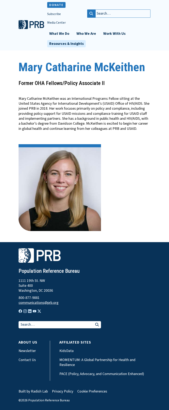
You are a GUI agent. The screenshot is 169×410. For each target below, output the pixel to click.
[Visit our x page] (39, 311)
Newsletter (27, 350)
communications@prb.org (39, 302)
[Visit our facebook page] (20, 311)
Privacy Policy (62, 391)
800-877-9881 (29, 297)
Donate (56, 5)
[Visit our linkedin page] (30, 311)
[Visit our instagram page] (25, 311)
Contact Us (27, 360)
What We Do (59, 33)
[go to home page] (31, 28)
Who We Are (86, 33)
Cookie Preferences (92, 391)
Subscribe (54, 14)
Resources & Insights (66, 43)
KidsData (66, 350)
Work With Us (114, 33)
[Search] (91, 13)
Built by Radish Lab (33, 391)
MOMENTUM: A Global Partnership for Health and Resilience (97, 362)
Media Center (56, 23)
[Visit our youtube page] (34, 311)
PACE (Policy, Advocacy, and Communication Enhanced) (101, 374)
